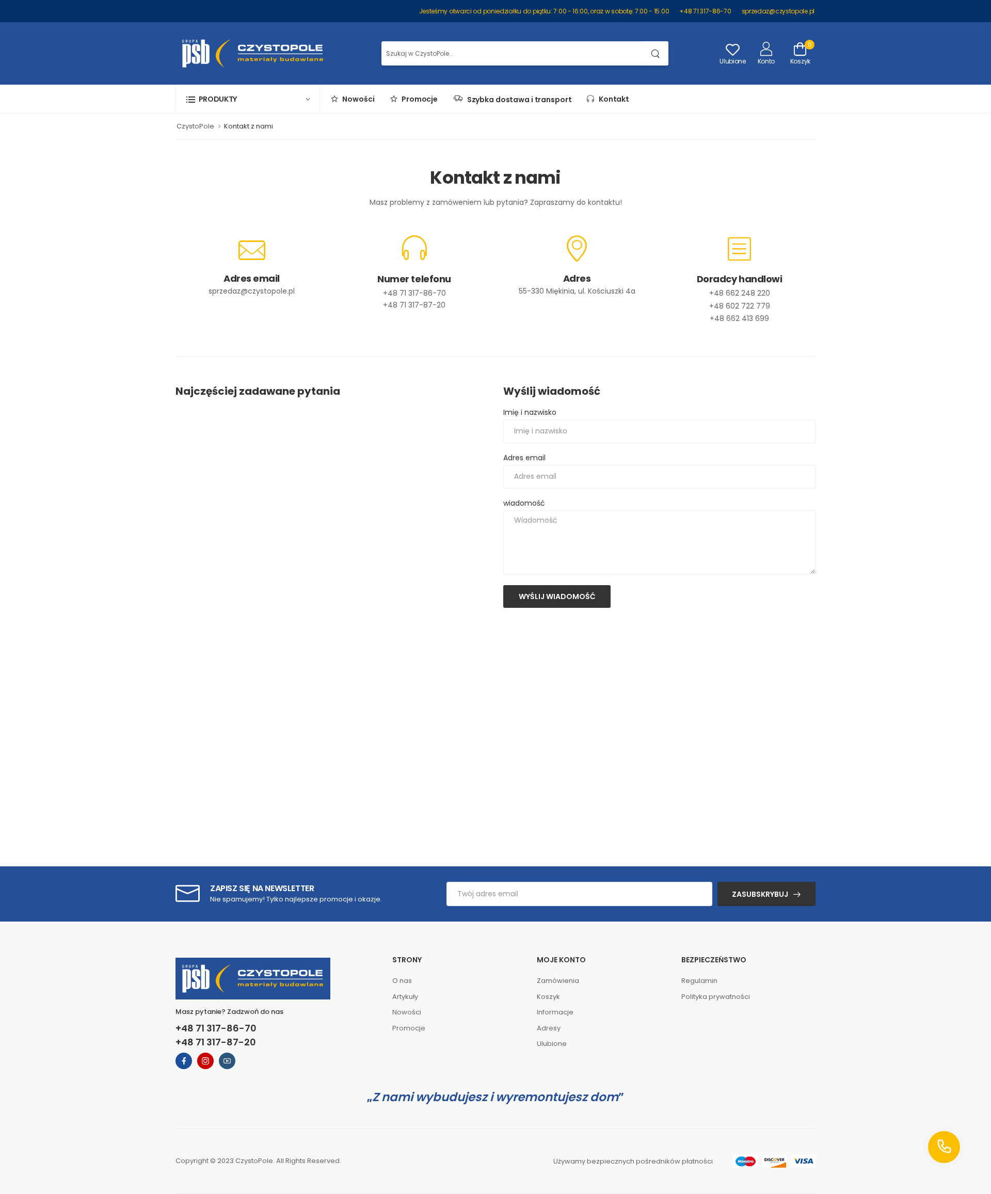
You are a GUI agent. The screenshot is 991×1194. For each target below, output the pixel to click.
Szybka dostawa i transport (516, 99)
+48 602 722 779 (739, 306)
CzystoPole (195, 126)
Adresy (549, 1028)
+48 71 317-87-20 (414, 305)
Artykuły (405, 997)
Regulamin (699, 981)
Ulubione (552, 1043)
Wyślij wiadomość (557, 596)
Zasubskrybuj (760, 894)
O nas (402, 981)
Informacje (555, 1012)
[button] (247, 99)
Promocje (417, 99)
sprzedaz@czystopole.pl (778, 11)
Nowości (356, 99)
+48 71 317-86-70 (705, 11)
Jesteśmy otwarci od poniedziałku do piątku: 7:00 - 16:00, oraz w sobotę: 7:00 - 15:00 (544, 11)
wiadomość (524, 503)
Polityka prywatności (715, 997)
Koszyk (548, 997)
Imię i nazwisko (529, 412)
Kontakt (611, 99)
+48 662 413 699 (739, 318)
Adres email (524, 458)
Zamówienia (558, 981)
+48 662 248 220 (739, 293)
